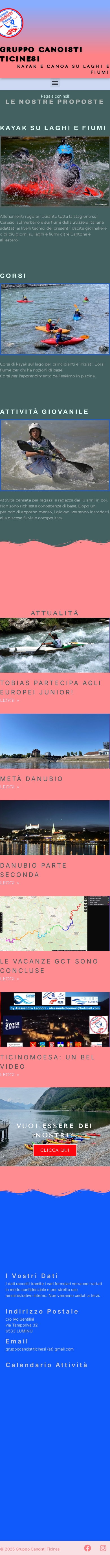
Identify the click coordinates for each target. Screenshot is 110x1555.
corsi (13, 275)
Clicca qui (55, 1150)
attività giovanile (44, 411)
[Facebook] (87, 1548)
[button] (55, 82)
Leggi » (9, 700)
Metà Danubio (32, 778)
